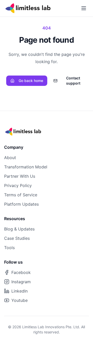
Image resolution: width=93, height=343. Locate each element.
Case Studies (17, 238)
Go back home (31, 80)
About (10, 157)
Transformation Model (25, 166)
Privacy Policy (18, 185)
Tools (9, 247)
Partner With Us (19, 176)
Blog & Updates (19, 229)
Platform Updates (21, 204)
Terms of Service (20, 194)
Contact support (73, 80)
